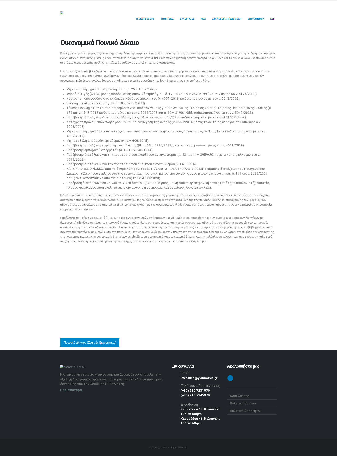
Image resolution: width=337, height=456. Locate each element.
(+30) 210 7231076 (195, 390)
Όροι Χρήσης (239, 396)
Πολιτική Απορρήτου (246, 411)
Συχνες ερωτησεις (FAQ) (226, 18)
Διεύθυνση (189, 404)
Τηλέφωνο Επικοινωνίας (200, 386)
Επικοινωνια (256, 18)
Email (185, 373)
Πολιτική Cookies (243, 403)
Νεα (203, 18)
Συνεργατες (187, 18)
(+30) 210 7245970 (195, 395)
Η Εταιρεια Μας (145, 18)
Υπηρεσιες (167, 18)
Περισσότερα (71, 390)
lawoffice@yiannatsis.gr (199, 378)
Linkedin (230, 378)
